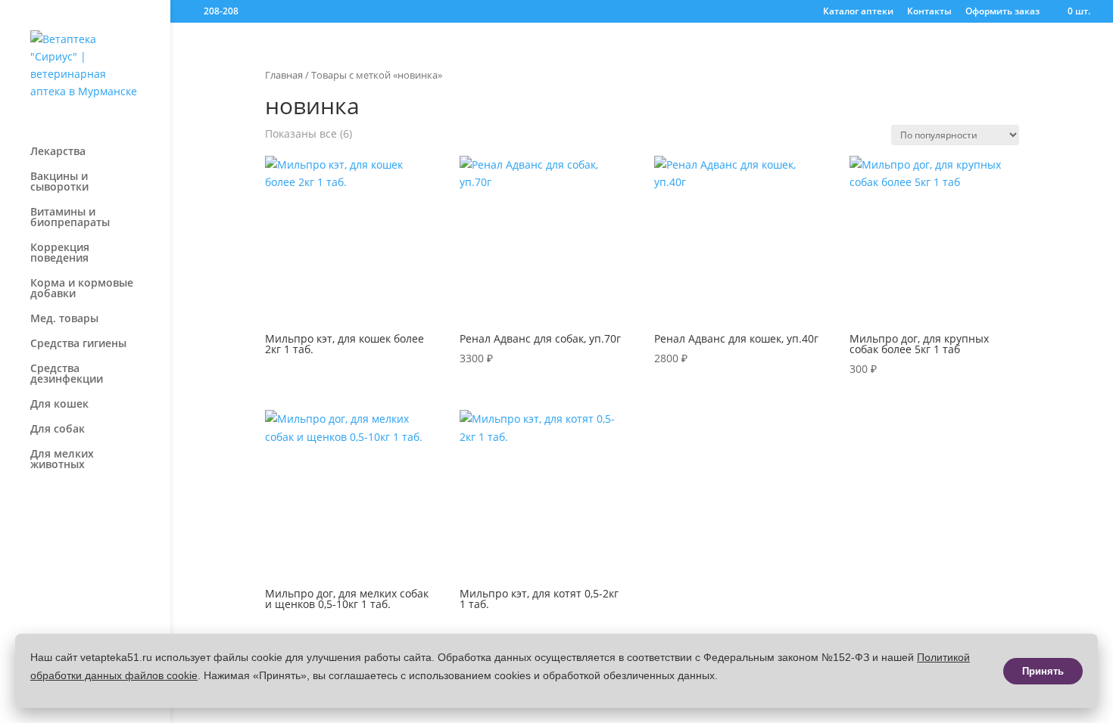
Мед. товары (64, 319)
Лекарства (58, 152)
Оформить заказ (1002, 12)
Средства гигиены (78, 344)
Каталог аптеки (858, 12)
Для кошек (59, 405)
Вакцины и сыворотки (59, 182)
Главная (284, 75)
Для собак (57, 430)
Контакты (929, 12)
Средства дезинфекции (66, 374)
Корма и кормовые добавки (81, 289)
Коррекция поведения (59, 253)
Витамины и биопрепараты (70, 217)
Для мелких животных (62, 459)
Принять (1043, 671)
